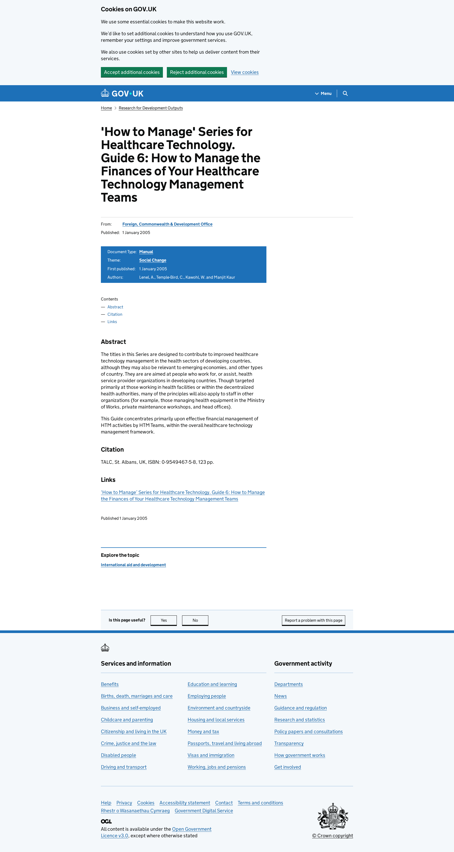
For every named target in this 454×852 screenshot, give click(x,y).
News (280, 696)
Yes (169, 620)
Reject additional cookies (197, 72)
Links (112, 321)
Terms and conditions (260, 803)
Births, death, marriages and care (137, 696)
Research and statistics (299, 720)
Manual (146, 251)
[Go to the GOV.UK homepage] (122, 93)
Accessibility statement (184, 803)
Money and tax (203, 731)
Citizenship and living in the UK (134, 731)
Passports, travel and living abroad (225, 743)
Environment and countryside (219, 708)
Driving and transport (124, 767)
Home (106, 107)
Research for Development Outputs (151, 107)
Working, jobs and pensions (217, 767)
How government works (299, 755)
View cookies (245, 72)
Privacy (124, 803)
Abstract (115, 306)
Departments (288, 684)
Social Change (152, 260)
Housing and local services (216, 720)
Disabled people (118, 755)
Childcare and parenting (127, 720)
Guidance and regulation (300, 708)
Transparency (289, 743)
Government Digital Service (204, 811)
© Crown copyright (332, 836)
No (200, 620)
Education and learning (212, 684)
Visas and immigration (211, 755)
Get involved (287, 767)
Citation (114, 314)
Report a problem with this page (313, 620)
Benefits (110, 684)
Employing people (207, 696)
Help (106, 803)
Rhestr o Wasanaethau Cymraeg (135, 811)
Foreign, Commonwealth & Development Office (167, 224)
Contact (224, 803)
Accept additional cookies (132, 72)
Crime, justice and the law (128, 743)
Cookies (145, 803)
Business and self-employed (131, 708)
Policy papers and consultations (308, 731)
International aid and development (133, 564)
